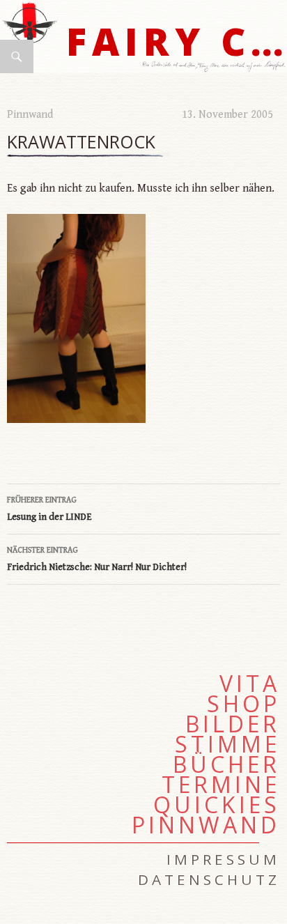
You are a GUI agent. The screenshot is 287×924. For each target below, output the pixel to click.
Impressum (223, 859)
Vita (249, 683)
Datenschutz (209, 879)
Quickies (216, 805)
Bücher (226, 764)
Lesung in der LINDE (49, 509)
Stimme (227, 744)
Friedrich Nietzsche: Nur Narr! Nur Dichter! (97, 559)
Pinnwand (30, 114)
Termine (221, 784)
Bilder (232, 724)
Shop (243, 704)
